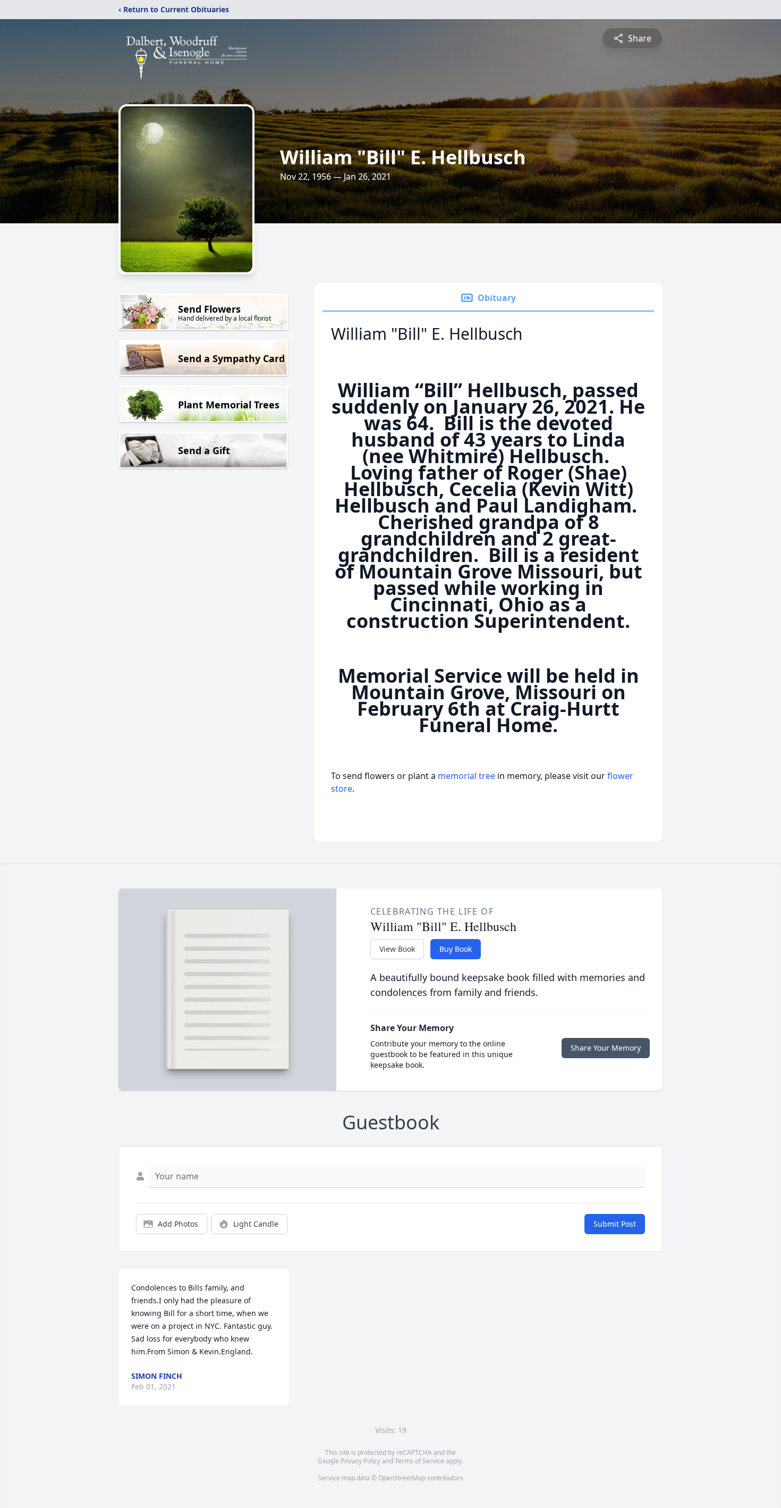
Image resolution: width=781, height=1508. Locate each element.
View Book (397, 949)
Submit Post (614, 1224)
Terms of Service (419, 1460)
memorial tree (466, 776)
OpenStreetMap (402, 1477)
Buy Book (455, 949)
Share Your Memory (606, 1048)
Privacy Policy (360, 1460)
